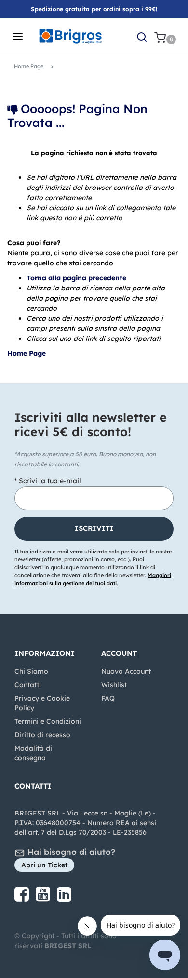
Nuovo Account (126, 671)
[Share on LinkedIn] (64, 897)
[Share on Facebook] (22, 897)
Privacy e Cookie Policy (42, 703)
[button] (94, 529)
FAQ (108, 698)
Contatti (27, 684)
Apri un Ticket (44, 865)
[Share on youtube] (44, 897)
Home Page (27, 353)
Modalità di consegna (33, 753)
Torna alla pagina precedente (76, 278)
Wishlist (114, 684)
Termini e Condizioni (47, 721)
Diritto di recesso (42, 734)
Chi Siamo (31, 671)
